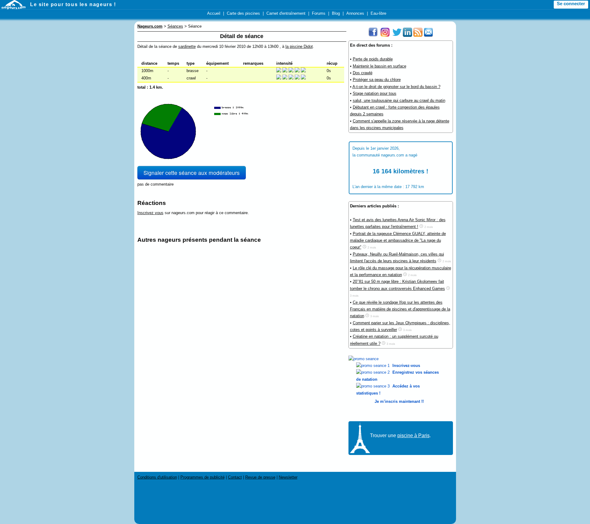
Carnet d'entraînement (285, 13)
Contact (235, 477)
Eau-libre (378, 13)
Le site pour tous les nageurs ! (73, 4)
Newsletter (288, 477)
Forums (318, 13)
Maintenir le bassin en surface (379, 66)
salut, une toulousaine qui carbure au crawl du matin (399, 100)
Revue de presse (260, 477)
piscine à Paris (413, 435)
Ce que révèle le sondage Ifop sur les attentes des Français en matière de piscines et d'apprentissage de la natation (400, 309)
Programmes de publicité (202, 477)
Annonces (355, 13)
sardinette (187, 46)
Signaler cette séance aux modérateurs (192, 172)
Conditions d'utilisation (157, 477)
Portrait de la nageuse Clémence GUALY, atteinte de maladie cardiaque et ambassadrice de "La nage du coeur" (398, 240)
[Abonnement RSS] (418, 35)
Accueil (213, 13)
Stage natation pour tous (374, 93)
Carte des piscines (243, 13)
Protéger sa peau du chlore (377, 79)
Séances (175, 26)
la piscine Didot (299, 46)
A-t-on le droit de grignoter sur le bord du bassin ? (396, 86)
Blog (336, 13)
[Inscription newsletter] (428, 35)
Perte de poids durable (373, 59)
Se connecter (571, 3)
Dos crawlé (362, 73)
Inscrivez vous (150, 212)
